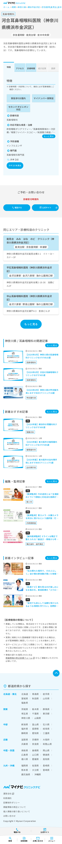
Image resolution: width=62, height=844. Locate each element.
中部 (5, 724)
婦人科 (29, 501)
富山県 (35, 724)
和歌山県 (47, 744)
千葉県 (35, 713)
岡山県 (46, 750)
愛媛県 (35, 759)
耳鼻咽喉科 (31, 362)
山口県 (35, 754)
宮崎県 (46, 770)
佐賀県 (35, 765)
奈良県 (35, 744)
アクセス (20, 68)
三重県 (46, 733)
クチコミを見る (15, 165)
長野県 (35, 728)
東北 (14, 694)
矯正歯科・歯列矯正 (34, 544)
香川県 (24, 759)
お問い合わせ (9, 815)
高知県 (46, 759)
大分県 (35, 770)
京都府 (35, 739)
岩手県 (46, 694)
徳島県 (46, 754)
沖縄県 (37, 774)
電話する (18, 207)
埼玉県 (24, 713)
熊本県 (24, 770)
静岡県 (24, 733)
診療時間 (31, 68)
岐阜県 (46, 728)
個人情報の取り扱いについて (16, 811)
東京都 (46, 713)
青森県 (35, 694)
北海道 (6, 694)
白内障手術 (31, 467)
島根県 (35, 750)
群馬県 (46, 709)
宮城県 (24, 698)
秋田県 (35, 698)
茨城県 (24, 709)
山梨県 (37, 718)
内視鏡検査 (31, 523)
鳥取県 (24, 750)
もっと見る (49, 136)
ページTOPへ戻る (56, 673)
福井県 (24, 728)
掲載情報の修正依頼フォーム (19, 657)
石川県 (46, 724)
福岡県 (24, 765)
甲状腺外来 (31, 397)
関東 (5, 709)
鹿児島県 (25, 774)
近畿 (5, 739)
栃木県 (35, 709)
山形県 (46, 698)
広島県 (24, 754)
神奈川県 (25, 718)
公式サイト (46, 207)
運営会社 (7, 793)
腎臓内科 (30, 432)
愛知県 (35, 733)
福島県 (24, 702)
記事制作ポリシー (11, 802)
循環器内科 (31, 449)
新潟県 (24, 724)
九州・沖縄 (8, 765)
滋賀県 (24, 739)
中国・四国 (8, 750)
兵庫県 (24, 744)
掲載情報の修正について (14, 807)
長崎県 (46, 765)
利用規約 (7, 798)
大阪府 (46, 739)
